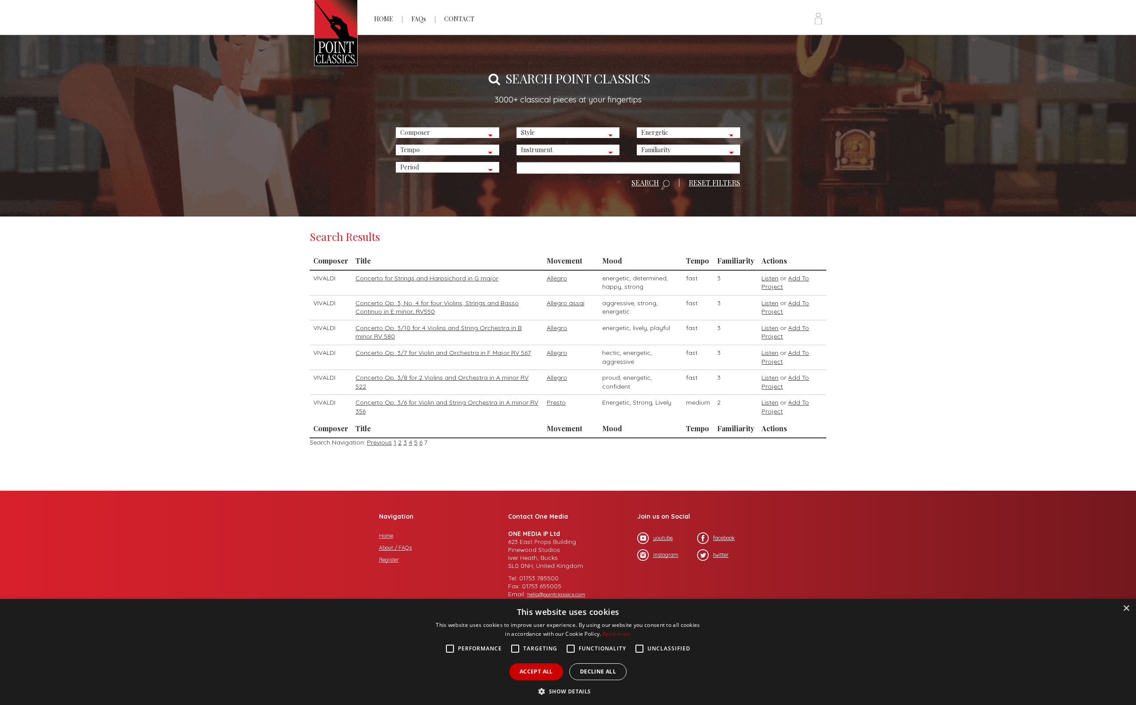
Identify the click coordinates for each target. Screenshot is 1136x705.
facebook (724, 538)
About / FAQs (395, 547)
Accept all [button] (536, 671)
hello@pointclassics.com (556, 594)
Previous (379, 442)
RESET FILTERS (714, 182)
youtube (663, 538)
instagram (665, 554)
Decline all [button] (598, 671)
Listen (769, 278)
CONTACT (459, 19)
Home (386, 535)
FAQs (418, 19)
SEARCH (645, 183)
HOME (383, 19)
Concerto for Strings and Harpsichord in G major (426, 278)
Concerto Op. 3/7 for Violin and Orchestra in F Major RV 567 (443, 353)
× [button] (1126, 608)
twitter (721, 554)
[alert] (568, 652)
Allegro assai (565, 303)
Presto (556, 402)
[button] (568, 690)
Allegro (557, 278)
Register (389, 559)
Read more (617, 634)
